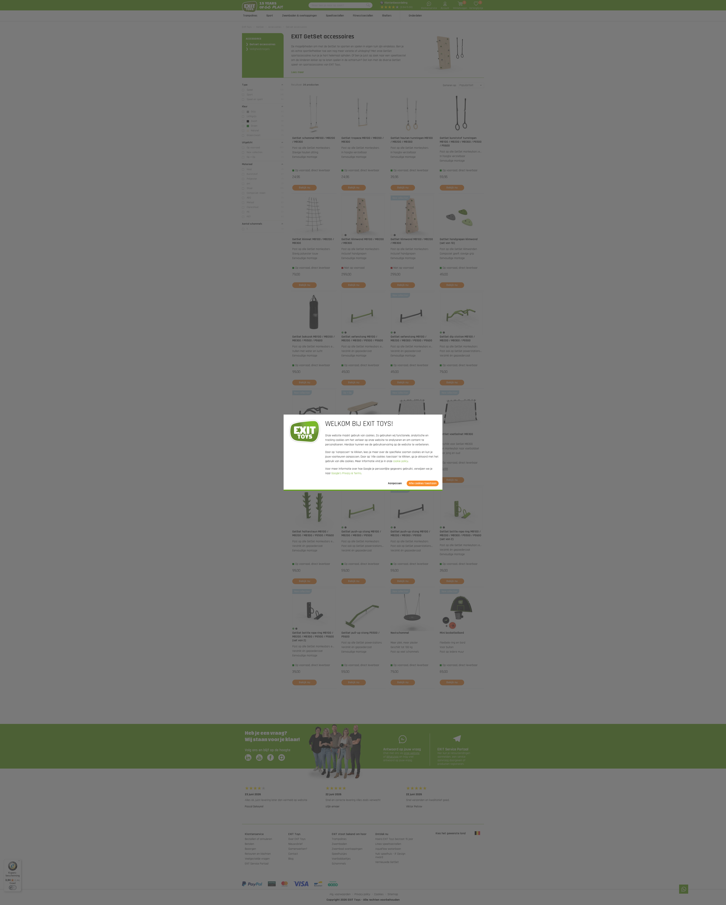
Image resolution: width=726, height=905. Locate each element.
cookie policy (400, 461)
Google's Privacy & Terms (346, 473)
